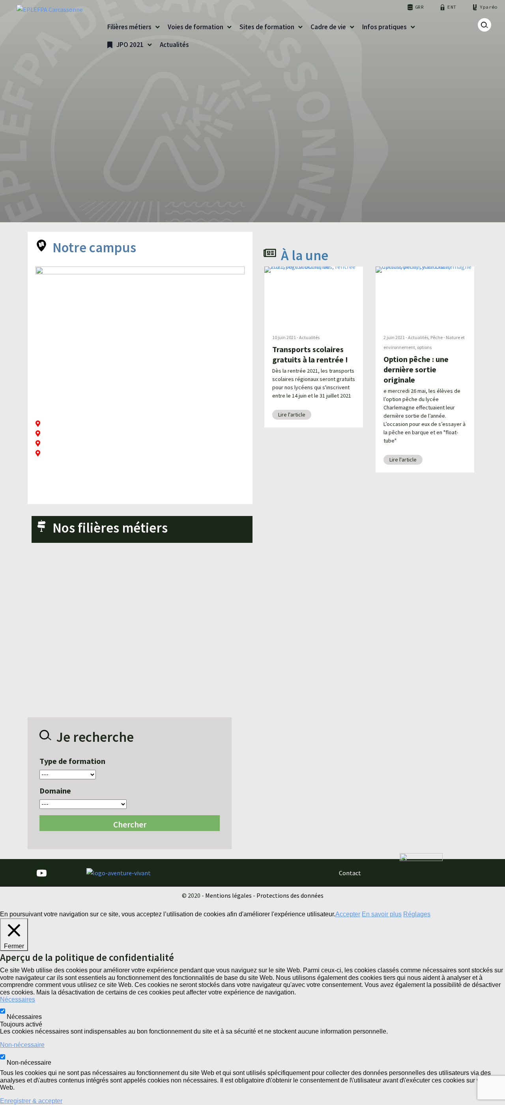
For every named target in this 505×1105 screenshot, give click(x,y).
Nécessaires (24, 1016)
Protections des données (290, 895)
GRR (419, 7)
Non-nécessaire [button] (22, 1044)
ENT (451, 7)
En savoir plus (382, 914)
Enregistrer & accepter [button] (31, 1100)
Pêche (436, 337)
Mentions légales (228, 895)
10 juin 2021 (284, 337)
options (424, 347)
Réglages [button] (416, 914)
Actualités (309, 337)
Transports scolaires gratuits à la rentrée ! (310, 354)
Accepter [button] (347, 914)
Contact (350, 873)
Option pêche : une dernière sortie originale (416, 369)
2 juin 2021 (394, 337)
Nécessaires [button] (17, 999)
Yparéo (488, 7)
